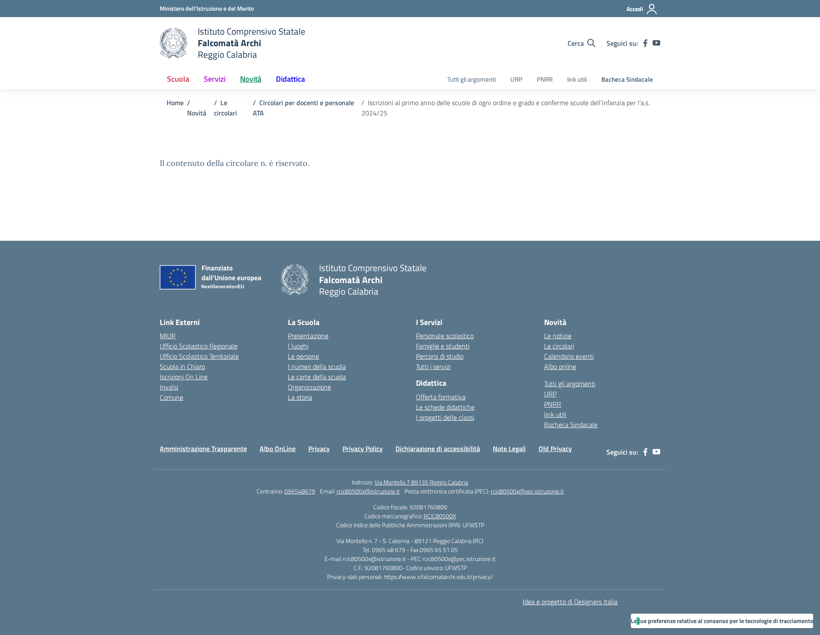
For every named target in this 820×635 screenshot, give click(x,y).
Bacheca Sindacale (627, 79)
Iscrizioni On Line (184, 377)
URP (516, 79)
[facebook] (645, 43)
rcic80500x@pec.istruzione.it (527, 491)
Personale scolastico (445, 336)
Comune (171, 397)
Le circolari (559, 346)
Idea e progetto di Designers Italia (570, 602)
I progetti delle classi (445, 417)
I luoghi (298, 346)
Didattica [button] (290, 79)
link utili (577, 79)
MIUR (168, 336)
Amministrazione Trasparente (203, 448)
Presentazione (308, 336)
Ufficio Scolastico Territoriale (199, 356)
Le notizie (557, 336)
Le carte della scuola (317, 377)
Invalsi (169, 387)
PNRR (545, 79)
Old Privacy (555, 448)
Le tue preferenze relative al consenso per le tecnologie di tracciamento (722, 620)
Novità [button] (250, 79)
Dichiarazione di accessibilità (437, 448)
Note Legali (509, 448)
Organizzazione (309, 387)
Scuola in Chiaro (182, 366)
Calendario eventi (569, 356)
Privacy (319, 448)
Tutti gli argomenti (471, 79)
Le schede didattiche (445, 407)
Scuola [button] (178, 79)
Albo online (560, 366)
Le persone (303, 356)
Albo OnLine (278, 448)
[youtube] (656, 43)
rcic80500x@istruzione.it (368, 491)
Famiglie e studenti (442, 346)
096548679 (299, 491)
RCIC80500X (440, 515)
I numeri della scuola (317, 366)
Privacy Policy (363, 448)
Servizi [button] (215, 79)
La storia (300, 397)
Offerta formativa (441, 397)
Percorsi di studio (439, 356)
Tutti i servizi (433, 366)
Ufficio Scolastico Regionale (198, 346)
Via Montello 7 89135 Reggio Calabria (421, 482)
